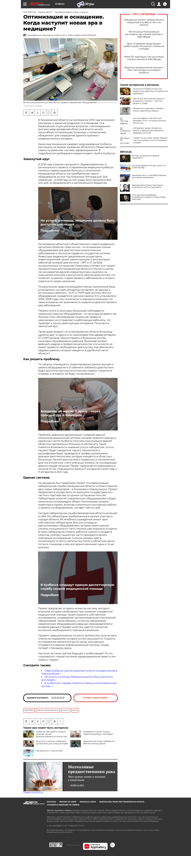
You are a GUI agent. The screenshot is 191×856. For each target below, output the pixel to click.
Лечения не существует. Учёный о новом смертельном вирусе (148, 109)
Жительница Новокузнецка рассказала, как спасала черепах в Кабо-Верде (144, 34)
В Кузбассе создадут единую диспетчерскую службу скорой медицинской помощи (77, 586)
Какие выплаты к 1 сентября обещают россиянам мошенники (149, 176)
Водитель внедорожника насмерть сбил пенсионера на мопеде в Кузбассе (143, 70)
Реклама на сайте (67, 802)
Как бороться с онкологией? (49, 751)
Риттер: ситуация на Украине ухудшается (145, 157)
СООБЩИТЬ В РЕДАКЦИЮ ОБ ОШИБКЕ (63, 805)
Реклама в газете (88, 802)
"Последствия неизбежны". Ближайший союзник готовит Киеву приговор (149, 197)
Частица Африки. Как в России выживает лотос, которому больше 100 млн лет (149, 120)
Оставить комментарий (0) (95, 698)
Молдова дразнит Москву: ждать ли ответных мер (149, 166)
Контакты (51, 802)
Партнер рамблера (73, 845)
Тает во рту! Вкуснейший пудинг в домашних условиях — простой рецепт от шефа (149, 100)
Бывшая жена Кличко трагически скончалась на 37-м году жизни (147, 186)
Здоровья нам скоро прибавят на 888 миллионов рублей (98, 742)
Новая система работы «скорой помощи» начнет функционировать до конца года (51, 734)
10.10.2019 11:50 (29, 12)
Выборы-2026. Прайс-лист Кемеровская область (121, 802)
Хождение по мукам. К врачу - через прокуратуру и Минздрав (70, 413)
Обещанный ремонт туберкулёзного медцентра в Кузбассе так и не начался (144, 22)
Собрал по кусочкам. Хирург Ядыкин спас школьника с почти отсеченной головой (150, 140)
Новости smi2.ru (33, 792)
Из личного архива (33, 105)
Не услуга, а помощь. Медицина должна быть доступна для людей (78, 222)
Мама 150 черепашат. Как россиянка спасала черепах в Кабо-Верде (144, 58)
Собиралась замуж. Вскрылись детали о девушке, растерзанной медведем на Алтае (148, 130)
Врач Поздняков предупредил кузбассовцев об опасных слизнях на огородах (144, 46)
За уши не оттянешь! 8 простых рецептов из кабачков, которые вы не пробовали (150, 91)
